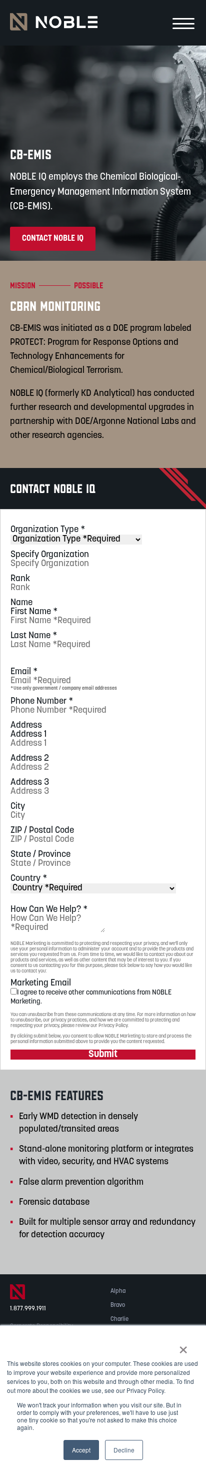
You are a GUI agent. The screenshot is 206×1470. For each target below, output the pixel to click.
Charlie (119, 1319)
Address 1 (28, 734)
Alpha (118, 1291)
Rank (20, 579)
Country (28, 878)
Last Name (33, 636)
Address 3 (29, 782)
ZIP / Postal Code (42, 830)
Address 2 (29, 758)
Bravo (117, 1305)
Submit (103, 1055)
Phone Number (41, 701)
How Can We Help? (49, 909)
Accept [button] (81, 1449)
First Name (34, 612)
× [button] (183, 1346)
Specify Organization (49, 555)
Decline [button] (124, 1449)
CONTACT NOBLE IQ (53, 239)
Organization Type (47, 530)
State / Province (40, 854)
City (17, 806)
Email (24, 672)
